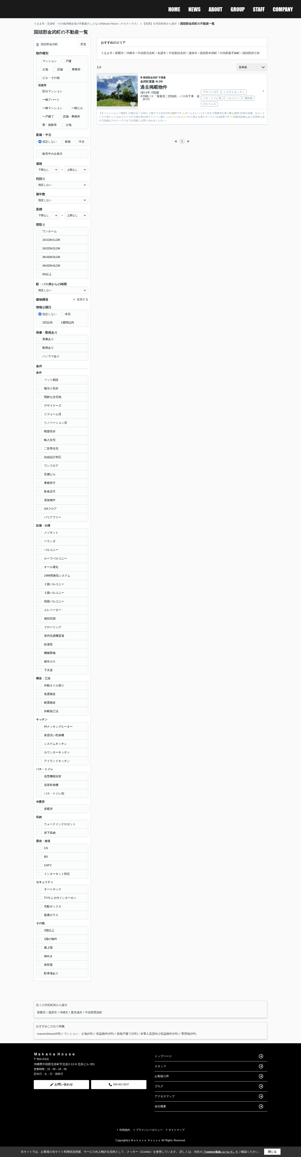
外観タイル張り (54, 685)
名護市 (161, 53)
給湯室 (48, 644)
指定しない (49, 141)
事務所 (76, 69)
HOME (174, 9)
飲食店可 (49, 491)
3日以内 (47, 322)
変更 (83, 44)
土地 (45, 69)
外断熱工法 (51, 711)
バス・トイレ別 (54, 793)
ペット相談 (51, 379)
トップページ (163, 1056)
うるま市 (106, 53)
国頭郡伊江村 (251, 53)
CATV (47, 865)
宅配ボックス (52, 906)
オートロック (52, 889)
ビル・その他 (51, 77)
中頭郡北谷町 (146, 53)
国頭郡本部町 (208, 53)
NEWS (194, 9)
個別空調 (49, 618)
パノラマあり (51, 356)
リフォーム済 (52, 414)
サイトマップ (176, 1129)
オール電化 (51, 567)
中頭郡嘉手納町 (230, 53)
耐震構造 (49, 702)
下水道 (48, 670)
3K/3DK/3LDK (51, 257)
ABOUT (215, 9)
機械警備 (49, 653)
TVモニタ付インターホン (60, 897)
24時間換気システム (57, 575)
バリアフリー (52, 517)
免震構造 (49, 694)
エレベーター (52, 610)
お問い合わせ (63, 1084)
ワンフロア (51, 465)
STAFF (259, 9)
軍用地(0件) (188, 1033)
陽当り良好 (51, 388)
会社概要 (160, 1106)
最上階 (48, 947)
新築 (68, 141)
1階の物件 (50, 939)
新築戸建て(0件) (127, 1033)
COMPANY (283, 9)
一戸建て (48, 116)
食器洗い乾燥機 (54, 735)
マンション (49, 61)
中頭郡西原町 (93, 1012)
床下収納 (49, 832)
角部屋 (48, 964)
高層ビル (49, 474)
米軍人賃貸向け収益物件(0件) (159, 1033)
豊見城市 (77, 1012)
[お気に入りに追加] (133, 104)
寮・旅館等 (49, 124)
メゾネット (51, 532)
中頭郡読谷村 (177, 53)
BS (46, 856)
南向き (48, 956)
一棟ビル (77, 108)
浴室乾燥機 (51, 784)
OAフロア (50, 508)
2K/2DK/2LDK (51, 248)
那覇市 (119, 53)
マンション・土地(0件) (79, 1033)
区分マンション (52, 91)
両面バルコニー (54, 601)
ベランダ (49, 541)
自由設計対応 (52, 457)
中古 (82, 141)
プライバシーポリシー (149, 1129)
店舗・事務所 (71, 116)
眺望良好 (49, 431)
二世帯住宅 (51, 448)
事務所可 (49, 482)
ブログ (159, 1086)
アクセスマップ (165, 1096)
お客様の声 (162, 1076)
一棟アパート (51, 99)
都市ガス (49, 661)
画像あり (48, 339)
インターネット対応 (57, 873)
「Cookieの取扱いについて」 (219, 1151)
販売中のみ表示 (52, 153)
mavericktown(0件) (49, 1033)
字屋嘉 (162, 77)
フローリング (52, 627)
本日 (68, 314)
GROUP (238, 9)
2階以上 (49, 930)
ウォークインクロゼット (60, 824)
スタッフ (160, 1066)
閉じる (272, 1151)
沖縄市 (130, 53)
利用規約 (124, 1129)
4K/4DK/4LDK (51, 265)
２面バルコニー (54, 584)
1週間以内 (67, 322)
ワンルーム (49, 231)
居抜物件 (49, 500)
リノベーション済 (55, 422)
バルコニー (51, 549)
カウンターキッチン (57, 752)
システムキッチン (55, 743)
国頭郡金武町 (150, 77)
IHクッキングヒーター (58, 726)
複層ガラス (51, 915)
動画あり (48, 347)
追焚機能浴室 (52, 776)
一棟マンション (52, 108)
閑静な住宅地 (52, 397)
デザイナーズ (52, 405)
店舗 (60, 69)
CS (46, 848)
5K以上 (47, 274)
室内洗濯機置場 (54, 635)
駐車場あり (51, 973)
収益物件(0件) (105, 1033)
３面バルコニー (54, 592)
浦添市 (193, 53)
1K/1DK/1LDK (51, 239)
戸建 (68, 61)
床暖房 (48, 808)
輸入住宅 (49, 440)
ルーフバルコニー (55, 558)
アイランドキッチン (57, 761)
